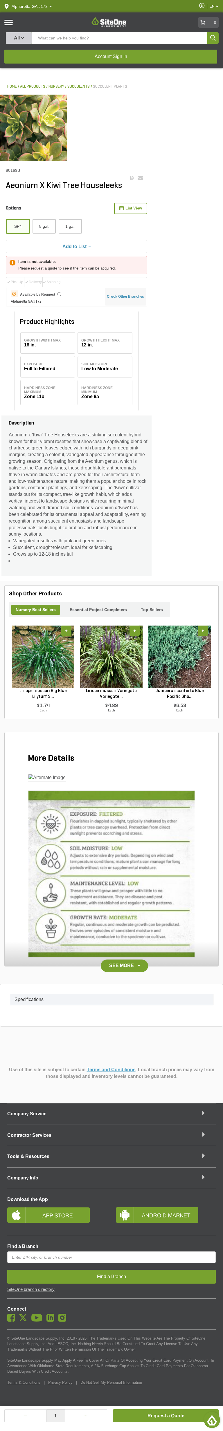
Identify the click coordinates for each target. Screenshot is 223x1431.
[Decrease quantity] (25, 1415)
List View (133, 208)
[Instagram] (63, 1320)
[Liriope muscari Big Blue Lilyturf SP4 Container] (43, 657)
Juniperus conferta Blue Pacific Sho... (179, 694)
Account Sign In (111, 56)
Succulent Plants (110, 86)
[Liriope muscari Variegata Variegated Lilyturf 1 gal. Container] (111, 657)
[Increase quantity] (86, 1415)
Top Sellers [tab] (152, 609)
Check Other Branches (125, 296)
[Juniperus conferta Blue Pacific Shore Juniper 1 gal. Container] (179, 657)
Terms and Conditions (111, 1069)
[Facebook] (12, 1320)
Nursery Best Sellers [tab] (36, 609)
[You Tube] (38, 1320)
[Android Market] (166, 1217)
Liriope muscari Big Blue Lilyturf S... (43, 694)
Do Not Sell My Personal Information (111, 1382)
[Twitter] (24, 1320)
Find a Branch (22, 1246)
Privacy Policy (60, 1382)
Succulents (78, 86)
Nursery (56, 86)
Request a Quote (166, 1415)
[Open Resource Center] (212, 1420)
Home (12, 86)
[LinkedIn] (51, 1320)
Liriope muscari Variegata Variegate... (111, 694)
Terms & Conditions (23, 1382)
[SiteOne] (109, 26)
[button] (30, 6)
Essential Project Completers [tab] (98, 609)
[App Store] (57, 1217)
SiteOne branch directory (31, 1289)
